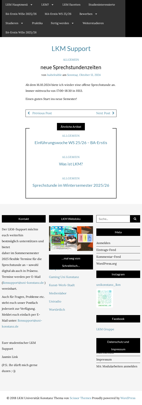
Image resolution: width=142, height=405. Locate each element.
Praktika (37, 23)
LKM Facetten (71, 4)
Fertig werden (60, 23)
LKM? (45, 4)
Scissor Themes (80, 398)
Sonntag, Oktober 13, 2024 (84, 75)
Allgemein (71, 59)
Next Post (103, 113)
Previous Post (42, 113)
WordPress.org (106, 263)
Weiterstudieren (93, 23)
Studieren (12, 23)
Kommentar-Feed (108, 257)
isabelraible (54, 75)
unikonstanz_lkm (108, 285)
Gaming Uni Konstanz (64, 277)
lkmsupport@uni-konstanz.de (23, 282)
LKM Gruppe (105, 329)
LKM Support (71, 48)
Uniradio (55, 301)
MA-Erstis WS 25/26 (58, 14)
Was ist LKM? (71, 163)
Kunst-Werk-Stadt (62, 285)
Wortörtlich (57, 309)
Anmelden (103, 243)
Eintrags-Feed (106, 250)
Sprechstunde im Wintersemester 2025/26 (71, 185)
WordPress (127, 398)
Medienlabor (58, 293)
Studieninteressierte (102, 4)
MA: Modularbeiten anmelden (116, 366)
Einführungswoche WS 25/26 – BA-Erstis (71, 142)
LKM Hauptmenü (17, 4)
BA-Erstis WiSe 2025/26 (21, 14)
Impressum (104, 359)
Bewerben (86, 14)
